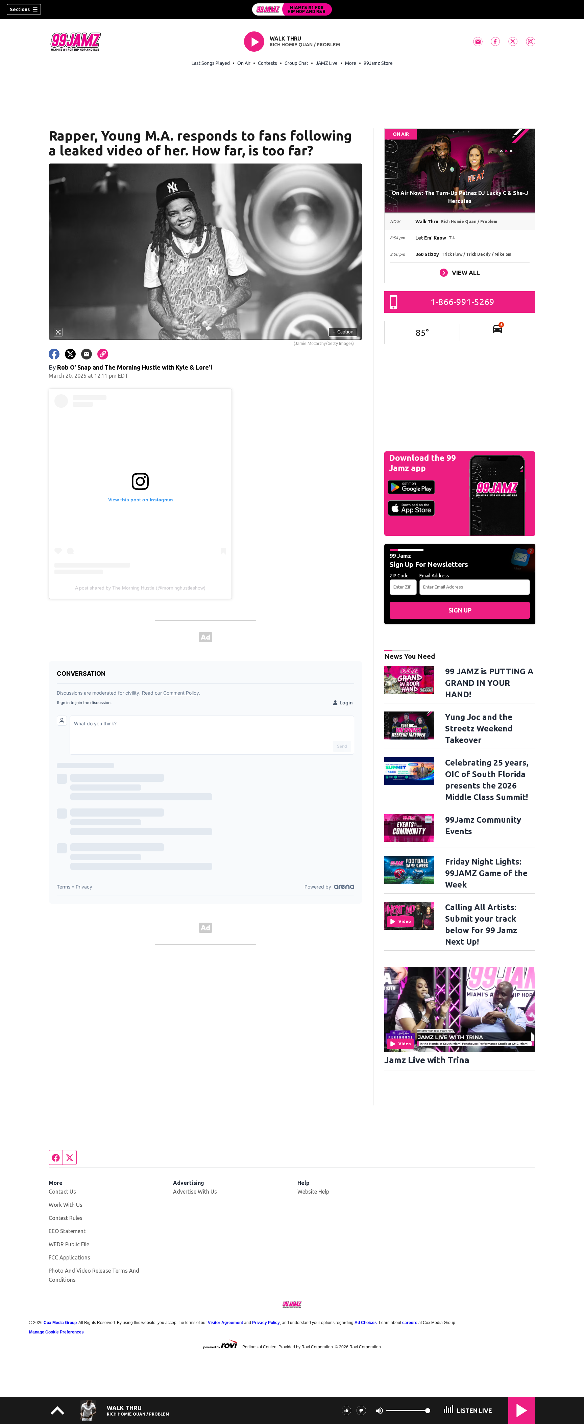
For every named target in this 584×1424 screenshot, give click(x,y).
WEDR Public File (69, 1244)
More (350, 63)
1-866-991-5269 (462, 302)
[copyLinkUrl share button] (102, 354)
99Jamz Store (378, 63)
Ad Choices (366, 1322)
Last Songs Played (211, 63)
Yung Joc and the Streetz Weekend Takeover (478, 729)
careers (409, 1322)
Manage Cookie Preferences (56, 1332)
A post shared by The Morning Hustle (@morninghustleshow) (140, 588)
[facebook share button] (54, 354)
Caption (343, 331)
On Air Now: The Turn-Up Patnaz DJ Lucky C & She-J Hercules (460, 197)
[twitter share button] (70, 354)
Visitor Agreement (225, 1322)
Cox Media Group (60, 1322)
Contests (267, 63)
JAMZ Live (327, 63)
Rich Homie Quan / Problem (305, 44)
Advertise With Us (195, 1192)
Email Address (434, 575)
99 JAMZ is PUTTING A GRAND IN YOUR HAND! (489, 683)
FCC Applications (69, 1257)
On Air (243, 63)
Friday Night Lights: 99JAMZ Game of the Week (486, 873)
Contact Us (62, 1192)
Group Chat (296, 63)
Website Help (313, 1192)
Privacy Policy (266, 1322)
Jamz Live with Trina (426, 1060)
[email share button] (86, 354)
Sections (20, 9)
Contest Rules (65, 1218)
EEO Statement (67, 1231)
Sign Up (459, 610)
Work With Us (65, 1205)
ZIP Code (399, 575)
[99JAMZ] (292, 9)
